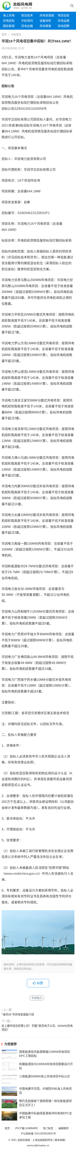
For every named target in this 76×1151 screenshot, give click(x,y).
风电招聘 (63, 26)
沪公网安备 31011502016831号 (38, 1133)
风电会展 (27, 26)
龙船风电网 (23, 1140)
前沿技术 (27, 15)
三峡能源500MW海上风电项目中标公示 (44, 1076)
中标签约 (27, 20)
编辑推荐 (63, 1128)
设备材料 (45, 20)
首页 (4, 34)
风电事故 (45, 26)
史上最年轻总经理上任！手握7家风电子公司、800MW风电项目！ (37, 1027)
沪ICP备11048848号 (26, 1128)
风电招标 (9, 20)
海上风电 (9, 15)
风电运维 (63, 20)
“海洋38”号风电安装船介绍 (18, 1014)
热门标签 (48, 1128)
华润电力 (36, 997)
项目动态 (63, 15)
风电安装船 (47, 15)
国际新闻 (9, 26)
